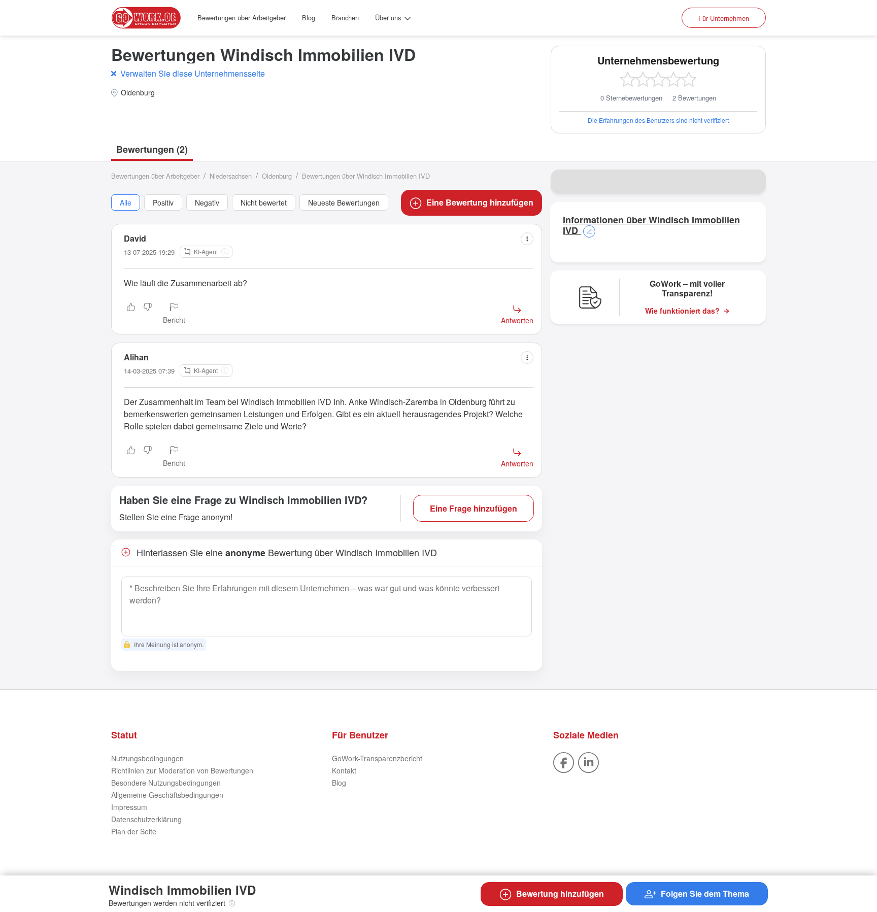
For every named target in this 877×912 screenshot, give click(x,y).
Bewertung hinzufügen (560, 893)
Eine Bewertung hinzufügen (479, 202)
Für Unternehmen (723, 18)
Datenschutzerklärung (146, 819)
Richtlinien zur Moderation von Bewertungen (182, 770)
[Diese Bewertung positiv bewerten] (131, 314)
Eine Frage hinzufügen (473, 508)
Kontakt (344, 770)
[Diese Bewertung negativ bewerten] (148, 314)
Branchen (345, 17)
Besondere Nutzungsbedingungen (166, 783)
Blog (308, 17)
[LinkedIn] (588, 762)
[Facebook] (563, 762)
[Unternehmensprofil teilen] (752, 182)
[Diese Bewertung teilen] (527, 238)
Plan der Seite (133, 831)
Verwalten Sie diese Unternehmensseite (192, 73)
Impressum (129, 807)
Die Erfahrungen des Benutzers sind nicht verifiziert (658, 120)
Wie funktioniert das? (682, 311)
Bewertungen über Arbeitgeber (241, 17)
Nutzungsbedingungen (147, 758)
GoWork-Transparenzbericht (377, 758)
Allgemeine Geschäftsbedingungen (167, 795)
